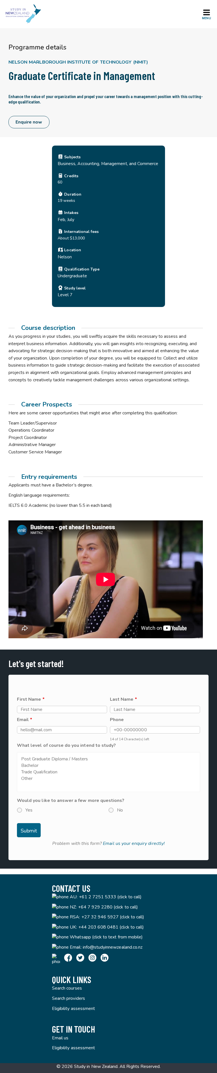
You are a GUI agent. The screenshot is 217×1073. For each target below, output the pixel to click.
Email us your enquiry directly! (134, 843)
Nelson (65, 257)
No (120, 810)
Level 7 (65, 295)
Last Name (123, 699)
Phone (117, 720)
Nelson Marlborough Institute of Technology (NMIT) (78, 62)
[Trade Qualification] (108, 772)
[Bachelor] (108, 765)
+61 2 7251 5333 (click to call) (110, 897)
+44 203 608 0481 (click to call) (111, 927)
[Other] (108, 778)
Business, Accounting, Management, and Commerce (108, 163)
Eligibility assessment (73, 1008)
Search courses (67, 988)
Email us (60, 1038)
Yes (28, 810)
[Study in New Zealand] (23, 14)
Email (24, 720)
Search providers (68, 998)
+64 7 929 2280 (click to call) (108, 907)
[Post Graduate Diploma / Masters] (108, 759)
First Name (31, 699)
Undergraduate (72, 276)
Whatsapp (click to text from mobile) (106, 937)
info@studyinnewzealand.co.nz (112, 947)
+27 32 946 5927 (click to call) (112, 917)
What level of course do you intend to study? (66, 745)
